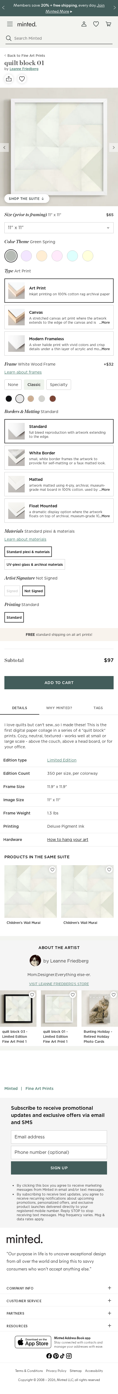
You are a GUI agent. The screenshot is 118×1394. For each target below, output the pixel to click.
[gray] (41, 398)
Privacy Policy (56, 1370)
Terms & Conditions (29, 1370)
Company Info (20, 1288)
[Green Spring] (11, 255)
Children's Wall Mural (23, 923)
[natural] (30, 398)
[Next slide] (113, 147)
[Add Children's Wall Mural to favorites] (52, 869)
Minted (11, 1088)
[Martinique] (26, 255)
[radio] (59, 290)
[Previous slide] (4, 147)
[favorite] (22, 78)
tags (98, 708)
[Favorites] (96, 24)
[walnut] (52, 398)
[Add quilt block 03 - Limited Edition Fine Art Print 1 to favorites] (32, 994)
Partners (15, 1313)
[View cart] (108, 24)
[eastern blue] (72, 255)
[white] (19, 398)
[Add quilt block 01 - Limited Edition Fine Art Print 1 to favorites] (72, 994)
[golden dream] (87, 255)
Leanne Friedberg (24, 69)
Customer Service (24, 1301)
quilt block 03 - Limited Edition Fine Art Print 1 (14, 1037)
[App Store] (33, 1342)
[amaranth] (57, 255)
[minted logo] (27, 24)
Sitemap (76, 1370)
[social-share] (8, 78)
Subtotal (14, 660)
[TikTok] (62, 1355)
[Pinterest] (55, 1355)
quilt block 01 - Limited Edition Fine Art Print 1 (55, 1037)
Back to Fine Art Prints (26, 55)
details (19, 708)
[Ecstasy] (41, 255)
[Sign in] (84, 24)
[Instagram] (69, 1355)
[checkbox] (13, 384)
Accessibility (94, 1370)
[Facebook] (49, 1355)
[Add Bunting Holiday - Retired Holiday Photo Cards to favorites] (113, 994)
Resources (17, 1326)
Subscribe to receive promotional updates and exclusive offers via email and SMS (58, 1115)
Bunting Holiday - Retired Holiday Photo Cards (98, 1037)
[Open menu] (9, 24)
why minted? (59, 708)
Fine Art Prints (40, 1088)
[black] (8, 398)
